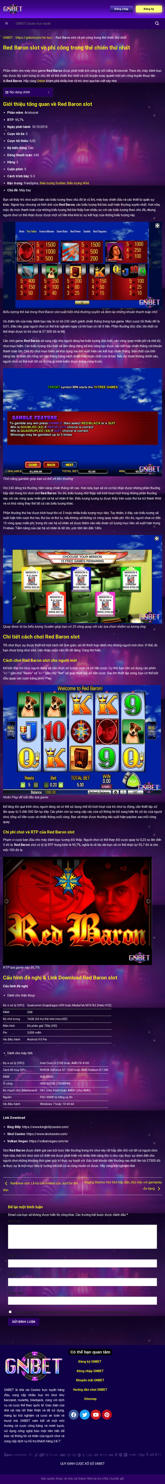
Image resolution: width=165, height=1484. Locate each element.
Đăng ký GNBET (90, 1361)
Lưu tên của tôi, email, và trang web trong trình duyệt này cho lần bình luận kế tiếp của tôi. (76, 1312)
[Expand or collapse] (48, 92)
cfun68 (114, 1478)
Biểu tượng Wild (78, 183)
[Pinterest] (107, 1415)
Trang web (15, 1293)
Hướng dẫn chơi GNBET (90, 1390)
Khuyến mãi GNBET (90, 1380)
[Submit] (157, 23)
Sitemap (90, 1399)
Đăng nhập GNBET (90, 1371)
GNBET (8, 38)
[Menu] (6, 23)
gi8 (122, 1478)
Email (13, 1274)
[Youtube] (96, 1415)
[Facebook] (74, 1415)
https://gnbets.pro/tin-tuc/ (34, 38)
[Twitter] (85, 1415)
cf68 (105, 1478)
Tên (12, 1256)
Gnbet (41, 81)
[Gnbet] (13, 9)
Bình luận (15, 1221)
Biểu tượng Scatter (52, 183)
